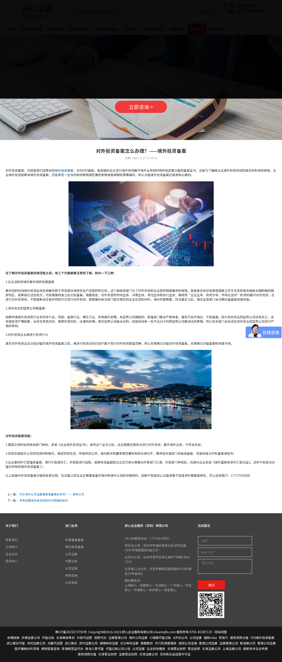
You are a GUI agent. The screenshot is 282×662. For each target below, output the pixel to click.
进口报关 (71, 643)
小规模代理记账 (160, 637)
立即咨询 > (141, 106)
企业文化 (12, 554)
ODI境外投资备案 (262, 637)
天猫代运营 (55, 643)
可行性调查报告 (165, 643)
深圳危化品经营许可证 (175, 654)
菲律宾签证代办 (72, 648)
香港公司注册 (208, 643)
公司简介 (12, 546)
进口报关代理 (15, 643)
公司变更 (71, 582)
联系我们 (12, 539)
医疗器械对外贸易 (27, 648)
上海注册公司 (232, 648)
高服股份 (147, 643)
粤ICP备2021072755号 (71, 632)
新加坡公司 (247, 643)
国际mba (210, 637)
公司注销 (71, 568)
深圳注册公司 (36, 643)
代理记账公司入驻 (118, 648)
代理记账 (71, 561)
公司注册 (71, 554)
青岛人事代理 (94, 648)
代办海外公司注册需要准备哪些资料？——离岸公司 (51, 494)
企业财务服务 (156, 648)
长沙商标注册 (129, 643)
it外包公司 (180, 637)
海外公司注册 (138, 637)
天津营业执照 (176, 648)
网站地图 (221, 632)
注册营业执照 (128, 654)
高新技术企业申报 (255, 648)
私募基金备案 (74, 539)
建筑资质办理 (239, 637)
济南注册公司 (30, 637)
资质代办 (100, 637)
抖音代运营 (84, 637)
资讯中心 (12, 561)
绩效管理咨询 (50, 648)
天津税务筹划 (65, 637)
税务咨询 (71, 575)
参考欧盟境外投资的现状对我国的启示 (43, 500)
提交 (211, 585)
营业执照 (194, 648)
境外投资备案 (64, 170)
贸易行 (223, 637)
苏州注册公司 (88, 643)
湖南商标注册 (109, 643)
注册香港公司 (117, 637)
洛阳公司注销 (187, 643)
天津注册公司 (211, 648)
